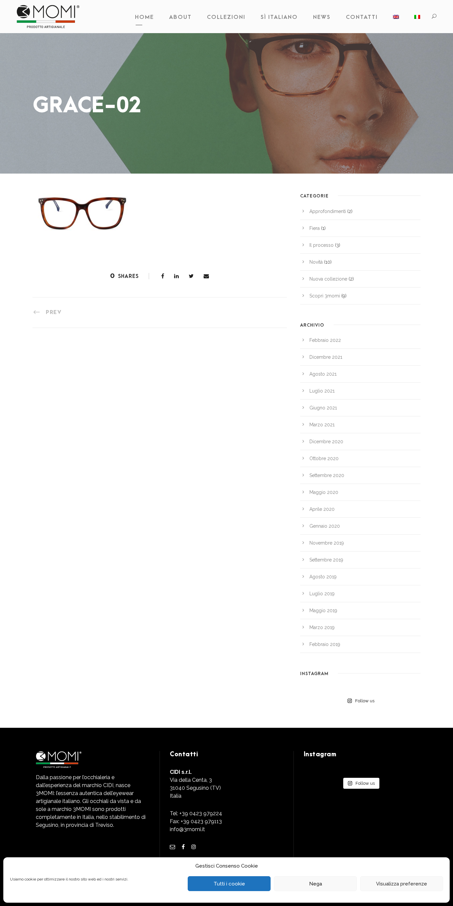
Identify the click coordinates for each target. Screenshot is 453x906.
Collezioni (226, 17)
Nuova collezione (328, 279)
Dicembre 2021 (325, 357)
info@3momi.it (187, 829)
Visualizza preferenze (401, 884)
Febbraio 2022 (325, 340)
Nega (315, 884)
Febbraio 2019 (324, 644)
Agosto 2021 (323, 374)
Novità (316, 262)
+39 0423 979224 (200, 813)
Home (144, 17)
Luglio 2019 (322, 593)
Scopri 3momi (324, 295)
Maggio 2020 (323, 492)
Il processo (321, 245)
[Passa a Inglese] (396, 19)
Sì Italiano (279, 17)
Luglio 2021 (322, 391)
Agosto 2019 (323, 576)
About (180, 17)
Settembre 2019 (326, 559)
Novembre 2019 (326, 543)
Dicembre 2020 (326, 441)
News (322, 17)
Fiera (314, 228)
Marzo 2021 (322, 424)
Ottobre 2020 (324, 458)
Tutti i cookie (229, 884)
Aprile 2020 (322, 509)
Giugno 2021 (323, 407)
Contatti (362, 17)
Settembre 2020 (326, 475)
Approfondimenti (327, 211)
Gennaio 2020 (324, 526)
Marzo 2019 (322, 627)
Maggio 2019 (323, 610)
